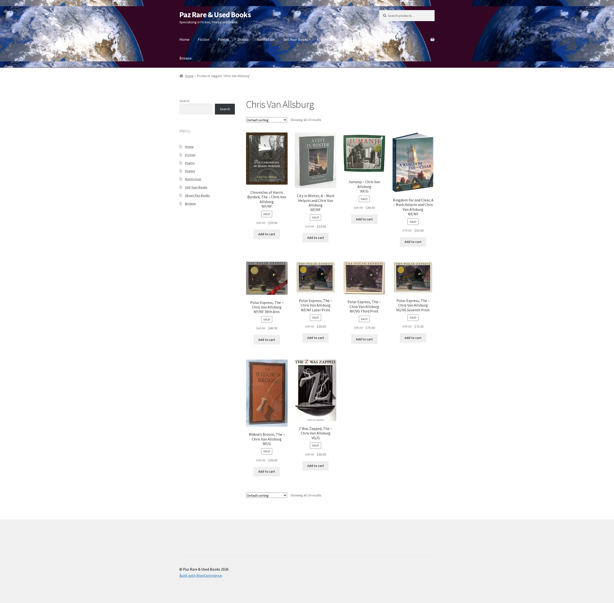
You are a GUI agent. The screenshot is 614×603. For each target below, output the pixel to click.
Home (184, 39)
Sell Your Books (295, 39)
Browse (185, 58)
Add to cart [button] (266, 234)
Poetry (223, 39)
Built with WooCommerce (200, 575)
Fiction (203, 39)
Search (184, 101)
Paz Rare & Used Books (215, 14)
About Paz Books (330, 39)
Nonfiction (266, 39)
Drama (242, 39)
